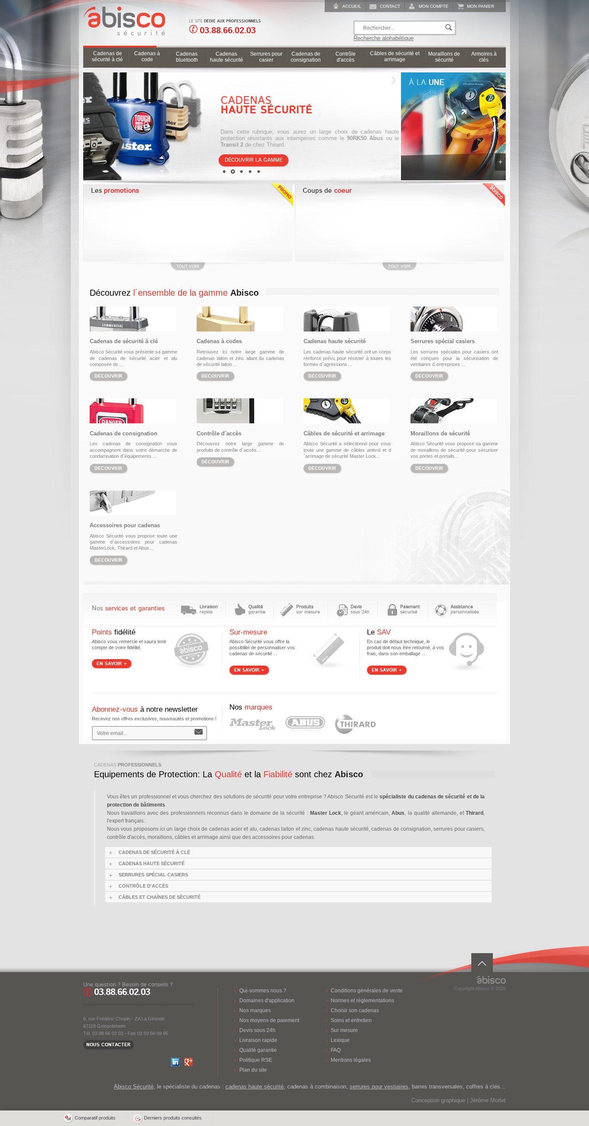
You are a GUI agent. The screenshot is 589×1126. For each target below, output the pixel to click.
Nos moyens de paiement (269, 1020)
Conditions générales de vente (367, 990)
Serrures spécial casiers (442, 341)
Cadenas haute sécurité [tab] (152, 863)
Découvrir (108, 376)
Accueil (351, 6)
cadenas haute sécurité (255, 1086)
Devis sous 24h (257, 1030)
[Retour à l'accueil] (122, 34)
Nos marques (255, 1010)
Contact (390, 6)
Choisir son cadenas (355, 1010)
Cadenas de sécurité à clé (124, 341)
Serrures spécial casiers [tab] (153, 874)
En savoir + (500, 162)
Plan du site (253, 1070)
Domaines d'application (266, 1000)
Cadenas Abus (305, 724)
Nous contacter (108, 1044)
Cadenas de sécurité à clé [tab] (154, 852)
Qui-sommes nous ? (262, 990)
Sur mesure (344, 1030)
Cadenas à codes (219, 341)
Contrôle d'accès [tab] (143, 885)
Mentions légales (351, 1060)
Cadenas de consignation (123, 433)
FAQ (336, 1050)
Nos (128, 608)
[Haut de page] (482, 962)
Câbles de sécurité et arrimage (344, 433)
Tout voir (187, 266)
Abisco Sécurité (134, 1086)
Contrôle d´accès (219, 433)
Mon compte (433, 6)
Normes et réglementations (362, 1000)
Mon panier (480, 6)
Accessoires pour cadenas (125, 525)
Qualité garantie (258, 1050)
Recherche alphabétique (384, 38)
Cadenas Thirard (355, 724)
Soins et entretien (351, 1020)
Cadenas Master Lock (252, 724)
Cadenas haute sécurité (335, 341)
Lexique (340, 1040)
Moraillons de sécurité (440, 433)
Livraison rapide (258, 1040)
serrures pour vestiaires (379, 1086)
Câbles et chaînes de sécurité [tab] (160, 897)
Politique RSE (255, 1060)
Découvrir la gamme (254, 160)
